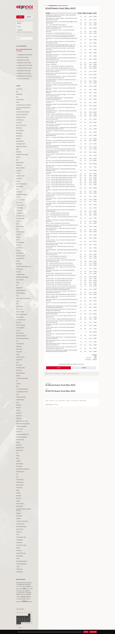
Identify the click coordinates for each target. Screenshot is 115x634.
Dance (17, 224)
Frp (17, 341)
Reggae (18, 501)
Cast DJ (18, 173)
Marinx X (18, 405)
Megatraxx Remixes (21, 426)
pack (20, 594)
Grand (17, 354)
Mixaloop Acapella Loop (22, 434)
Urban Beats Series (21, 553)
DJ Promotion (19, 269)
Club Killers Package (21, 194)
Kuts (17, 386)
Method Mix (19, 429)
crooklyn (27, 586)
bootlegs (17, 584)
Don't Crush (19, 309)
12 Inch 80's (19, 89)
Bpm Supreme (20, 162)
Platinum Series (20, 471)
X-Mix (17, 566)
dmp (19, 588)
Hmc (17, 362)
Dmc (17, 295)
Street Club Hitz (20, 524)
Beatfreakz (19, 133)
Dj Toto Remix (19, 279)
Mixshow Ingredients (21, 437)
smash (17, 598)
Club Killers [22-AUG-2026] (24, 73)
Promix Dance (19, 482)
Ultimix (18, 548)
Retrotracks (19, 516)
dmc (17, 588)
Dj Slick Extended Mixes (22, 277)
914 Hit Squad (19, 99)
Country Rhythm (20, 200)
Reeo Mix (18, 498)
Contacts (19, 30)
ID (17, 381)
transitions (18, 601)
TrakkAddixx (19, 540)
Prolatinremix (19, 479)
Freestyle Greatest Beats (22, 338)
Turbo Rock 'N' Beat (21, 545)
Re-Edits (18, 493)
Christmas (18, 178)
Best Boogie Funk (20, 144)
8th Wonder (19, 94)
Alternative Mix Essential (22, 112)
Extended (18, 322)
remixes (28, 597)
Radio (17, 490)
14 (26, 619)
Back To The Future (21, 125)
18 (19, 621)
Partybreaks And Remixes (22, 469)
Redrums (18, 495)
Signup (29, 16)
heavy (29, 588)
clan (26, 584)
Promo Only (19, 487)
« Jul (20, 627)
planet (25, 594)
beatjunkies (29, 582)
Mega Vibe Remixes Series (23, 423)
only (17, 594)
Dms (17, 303)
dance (32, 586)
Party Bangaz (19, 463)
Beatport (18, 138)
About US (51, 400)
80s (17, 91)
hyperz (20, 591)
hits (31, 588)
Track (17, 534)
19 (22, 621)
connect (17, 586)
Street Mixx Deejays (21, 526)
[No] (113, 632)
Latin (17, 394)
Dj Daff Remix (19, 253)
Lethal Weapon (20, 399)
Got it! (86, 632)
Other (17, 458)
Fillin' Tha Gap (20, 333)
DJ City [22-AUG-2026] (22, 57)
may (71, 373)
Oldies (17, 455)
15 (29, 619)
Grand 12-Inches (20, 357)
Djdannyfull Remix (21, 290)
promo (29, 594)
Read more (93, 632)
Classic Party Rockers (21, 184)
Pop (17, 477)
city (24, 584)
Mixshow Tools (20, 439)
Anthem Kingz (19, 120)
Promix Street (19, 485)
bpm (17, 160)
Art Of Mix (19, 122)
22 (29, 621)
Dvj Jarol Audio (20, 311)
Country (18, 197)
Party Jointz (19, 466)
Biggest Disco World (21, 146)
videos (25, 601)
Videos (18, 558)
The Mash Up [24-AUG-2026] (24, 68)
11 (19, 619)
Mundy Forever (20, 447)
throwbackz (28, 598)
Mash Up (18, 407)
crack (21, 586)
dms (22, 588)
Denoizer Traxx (20, 232)
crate (23, 586)
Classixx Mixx (19, 186)
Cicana (18, 181)
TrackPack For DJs (20, 537)
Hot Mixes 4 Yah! (20, 367)
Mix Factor (19, 431)
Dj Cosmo (18, 250)
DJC (17, 285)
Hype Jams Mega (20, 373)
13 (24, 619)
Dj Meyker (19, 263)
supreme (21, 599)
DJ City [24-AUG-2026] (23, 78)
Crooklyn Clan (19, 213)
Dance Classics (20, 226)
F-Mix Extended (20, 327)
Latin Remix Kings (21, 397)
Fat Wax (18, 330)
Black (17, 149)
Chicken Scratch (20, 176)
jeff (69, 373)
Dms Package (19, 306)
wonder (30, 601)
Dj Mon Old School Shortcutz (23, 266)
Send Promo (62, 400)
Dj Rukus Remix (20, 274)
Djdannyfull (19, 287)
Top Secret (19, 532)
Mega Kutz (19, 418)
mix (25, 592)
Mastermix (19, 415)
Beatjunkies (19, 136)
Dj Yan (18, 282)
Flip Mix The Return (21, 335)
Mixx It (18, 442)
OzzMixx (18, 461)
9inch (17, 102)
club (29, 584)
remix (23, 596)
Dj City (18, 240)
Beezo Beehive (20, 141)
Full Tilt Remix (20, 343)
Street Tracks (19, 529)
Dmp (17, 301)
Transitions (19, 542)
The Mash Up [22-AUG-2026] (24, 76)
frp (27, 588)
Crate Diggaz (19, 208)
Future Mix (19, 351)
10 (17, 619)
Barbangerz (19, 128)
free (24, 588)
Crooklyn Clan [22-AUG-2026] (24, 65)
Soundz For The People (22, 521)
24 (17, 623)
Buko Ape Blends (20, 168)
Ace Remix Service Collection (23, 105)
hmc (17, 591)
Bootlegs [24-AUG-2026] (23, 60)
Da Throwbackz (20, 218)
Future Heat (19, 349)
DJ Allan (18, 237)
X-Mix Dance (19, 569)
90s (17, 97)
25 (19, 623)
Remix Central (20, 503)
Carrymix (18, 170)
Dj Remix (18, 271)
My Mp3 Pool (19, 450)
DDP (17, 229)
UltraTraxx (19, 550)
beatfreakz (23, 582)
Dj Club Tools (19, 248)
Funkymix (18, 346)
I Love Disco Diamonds (22, 378)
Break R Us (19, 165)
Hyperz (18, 375)
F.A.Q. (19, 27)
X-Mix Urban (19, 572)
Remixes (18, 513)
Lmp (17, 402)
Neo (17, 453)
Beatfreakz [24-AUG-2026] (23, 70)
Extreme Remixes (20, 325)
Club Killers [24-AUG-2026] (24, 62)
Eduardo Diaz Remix (21, 314)
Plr (17, 474)
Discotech (18, 234)
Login (20, 16)
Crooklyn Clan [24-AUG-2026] (24, 54)
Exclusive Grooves (20, 319)
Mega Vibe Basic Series (22, 421)
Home (19, 23)
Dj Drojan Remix (20, 256)
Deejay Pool (58, 373)
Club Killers (19, 192)
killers (23, 591)
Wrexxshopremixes (21, 564)
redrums (18, 596)
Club (17, 189)
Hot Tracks (19, 370)
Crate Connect (19, 205)
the (24, 599)
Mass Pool (18, 413)
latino (30, 590)
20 (24, 621)
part (22, 594)
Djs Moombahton (20, 293)
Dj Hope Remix (20, 258)
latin (27, 591)
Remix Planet (19, 506)
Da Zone (18, 221)
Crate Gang (19, 210)
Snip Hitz (18, 518)
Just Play (18, 383)
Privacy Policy (74, 400)
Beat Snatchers (20, 130)
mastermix (21, 592)
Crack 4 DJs (19, 202)
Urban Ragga (19, 556)
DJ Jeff (18, 261)
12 (22, 619)
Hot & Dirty (19, 365)
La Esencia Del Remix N (22, 389)
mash (17, 592)
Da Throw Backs (20, 216)
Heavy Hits (19, 359)
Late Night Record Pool (22, 391)
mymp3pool (28, 592)
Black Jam (18, 152)
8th (17, 582)
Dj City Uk (18, 245)
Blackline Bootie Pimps (22, 154)
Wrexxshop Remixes (21, 561)
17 (17, 621)
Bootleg (18, 157)
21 (26, 621)
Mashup (18, 410)
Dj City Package (20, 242)
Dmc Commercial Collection (23, 298)
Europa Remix (20, 317)
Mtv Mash (18, 445)
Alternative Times (20, 117)
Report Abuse (82, 400)
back (19, 582)
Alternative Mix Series (22, 114)
